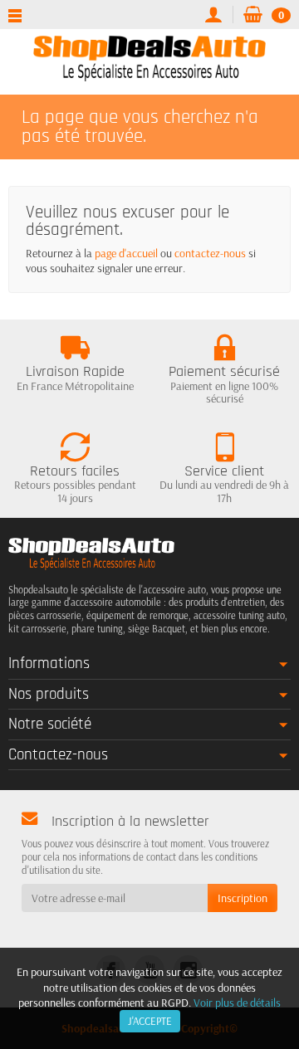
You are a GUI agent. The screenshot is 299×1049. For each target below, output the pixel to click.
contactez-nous (210, 253)
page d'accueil (126, 253)
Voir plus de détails (237, 1002)
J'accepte (150, 1020)
